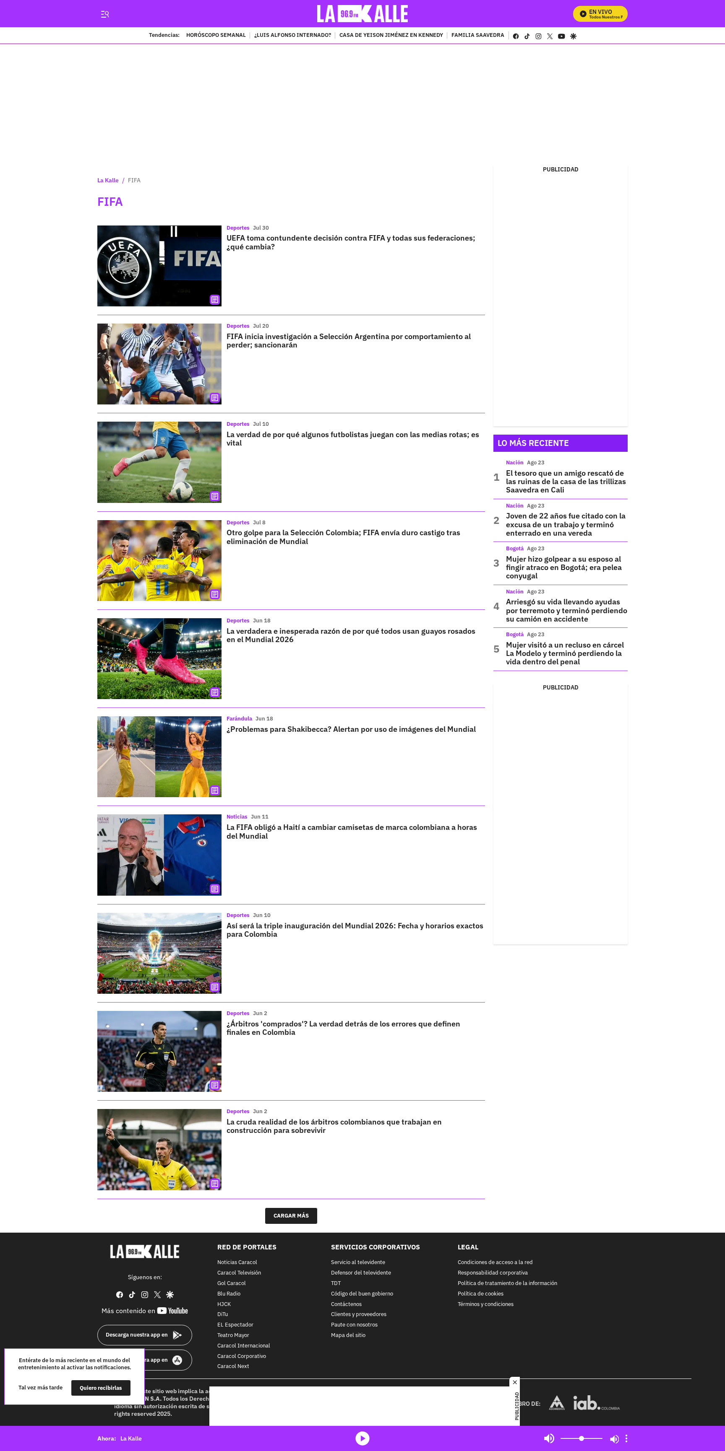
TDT (336, 1283)
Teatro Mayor (233, 1335)
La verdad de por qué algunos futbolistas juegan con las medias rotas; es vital (353, 439)
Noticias (237, 816)
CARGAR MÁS (291, 1215)
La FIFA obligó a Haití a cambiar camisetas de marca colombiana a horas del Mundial (352, 831)
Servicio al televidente (358, 1262)
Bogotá (515, 548)
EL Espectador (235, 1325)
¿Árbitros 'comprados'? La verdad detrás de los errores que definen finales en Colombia (343, 1028)
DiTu (222, 1314)
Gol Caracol (231, 1283)
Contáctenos (346, 1304)
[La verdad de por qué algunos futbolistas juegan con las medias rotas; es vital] (159, 462)
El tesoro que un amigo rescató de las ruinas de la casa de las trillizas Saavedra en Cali (566, 481)
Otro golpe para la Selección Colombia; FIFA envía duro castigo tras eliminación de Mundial (343, 537)
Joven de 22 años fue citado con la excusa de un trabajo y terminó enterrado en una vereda (566, 524)
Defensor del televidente (361, 1273)
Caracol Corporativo (241, 1356)
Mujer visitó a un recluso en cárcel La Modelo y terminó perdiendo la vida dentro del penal (565, 653)
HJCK (224, 1304)
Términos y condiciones (486, 1304)
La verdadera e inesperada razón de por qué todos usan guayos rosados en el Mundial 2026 (351, 635)
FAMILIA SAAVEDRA (477, 35)
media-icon (362, 1438)
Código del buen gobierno (362, 1293)
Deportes (238, 227)
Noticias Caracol (237, 1262)
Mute (549, 1438)
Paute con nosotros (354, 1325)
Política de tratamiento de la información (507, 1283)
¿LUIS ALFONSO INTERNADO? (292, 35)
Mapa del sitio (348, 1335)
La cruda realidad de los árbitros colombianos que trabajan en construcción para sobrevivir (334, 1126)
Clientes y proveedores (358, 1314)
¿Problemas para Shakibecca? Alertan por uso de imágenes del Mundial (351, 729)
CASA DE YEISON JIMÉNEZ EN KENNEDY (391, 35)
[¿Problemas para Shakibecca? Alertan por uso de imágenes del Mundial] (159, 756)
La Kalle (108, 180)
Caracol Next (233, 1366)
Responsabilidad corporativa (493, 1273)
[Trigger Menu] (104, 14)
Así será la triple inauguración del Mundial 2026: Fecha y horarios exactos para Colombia (355, 930)
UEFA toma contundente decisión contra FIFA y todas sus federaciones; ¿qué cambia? (351, 242)
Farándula (239, 718)
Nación (515, 462)
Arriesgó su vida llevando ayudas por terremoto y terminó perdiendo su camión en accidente (566, 610)
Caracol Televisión (239, 1273)
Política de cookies (480, 1293)
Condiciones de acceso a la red (495, 1262)
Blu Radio (228, 1293)
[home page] (362, 13)
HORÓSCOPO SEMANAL (216, 35)
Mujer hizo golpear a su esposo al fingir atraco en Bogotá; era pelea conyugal (564, 567)
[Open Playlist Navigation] (626, 1438)
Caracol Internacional (243, 1345)
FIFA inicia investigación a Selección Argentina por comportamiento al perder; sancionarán (349, 341)
